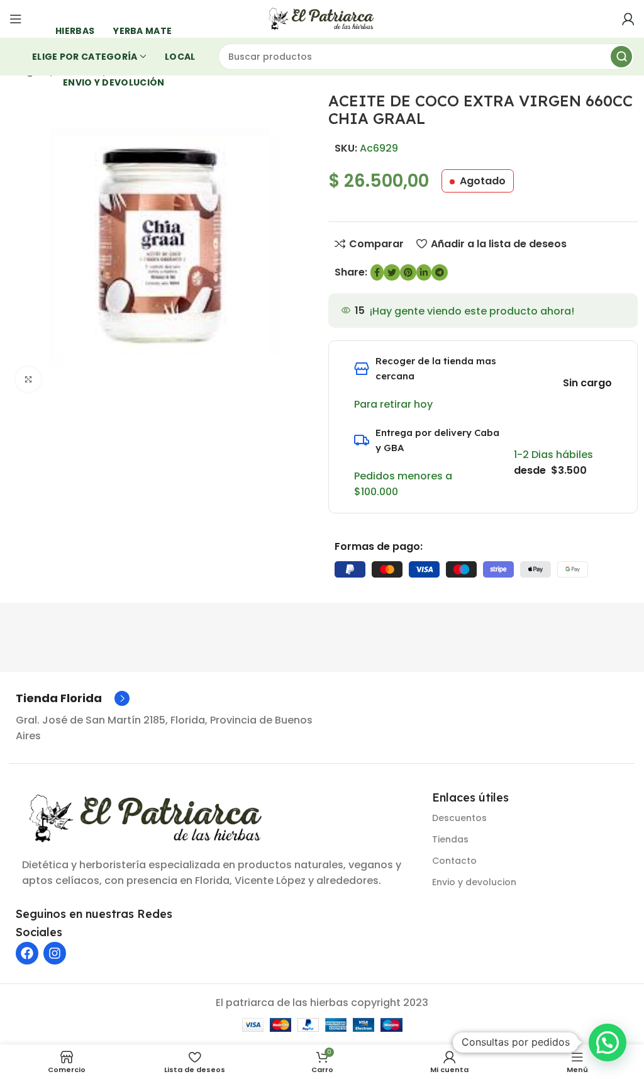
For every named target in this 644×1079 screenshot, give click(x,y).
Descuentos (459, 818)
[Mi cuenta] (628, 18)
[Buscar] (621, 56)
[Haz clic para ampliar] (28, 379)
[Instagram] (54, 953)
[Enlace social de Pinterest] (408, 272)
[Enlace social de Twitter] (392, 272)
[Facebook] (27, 953)
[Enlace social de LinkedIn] (423, 272)
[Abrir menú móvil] (15, 18)
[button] (607, 1042)
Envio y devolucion (474, 882)
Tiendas (450, 839)
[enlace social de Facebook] (377, 272)
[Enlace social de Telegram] (439, 272)
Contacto (454, 860)
